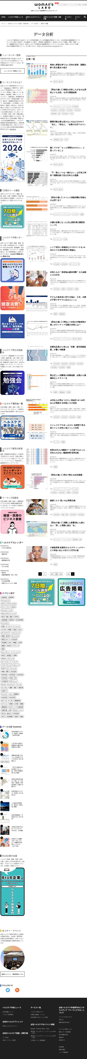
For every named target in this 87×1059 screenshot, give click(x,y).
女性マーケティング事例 (9, 1040)
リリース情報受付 (63, 1052)
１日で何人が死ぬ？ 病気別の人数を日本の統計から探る (17, 745)
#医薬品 (9, 655)
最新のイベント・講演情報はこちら (12, 974)
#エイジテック (57, 239)
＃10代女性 (14, 639)
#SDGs (13, 607)
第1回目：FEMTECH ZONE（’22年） (40, 1029)
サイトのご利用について (65, 1029)
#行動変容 (20, 707)
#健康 (81, 214)
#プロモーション (18, 710)
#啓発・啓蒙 (4, 671)
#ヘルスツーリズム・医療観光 (10, 694)
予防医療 (3, 642)
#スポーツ (12, 707)
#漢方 (15, 629)
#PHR (3, 668)
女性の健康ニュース (8, 1012)
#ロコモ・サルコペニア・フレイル (11, 684)
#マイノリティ (5, 607)
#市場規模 (9, 716)
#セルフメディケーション (8, 613)
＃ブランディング (6, 665)
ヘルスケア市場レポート (64, 4)
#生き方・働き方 (58, 81)
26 (61, 574)
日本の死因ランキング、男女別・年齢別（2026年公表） (17, 733)
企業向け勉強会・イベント (38, 1014)
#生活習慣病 (19, 620)
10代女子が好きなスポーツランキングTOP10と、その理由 (17, 828)
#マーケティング (11, 668)
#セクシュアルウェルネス (8, 604)
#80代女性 (64, 363)
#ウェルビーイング (6, 610)
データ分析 (34, 23)
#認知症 (11, 620)
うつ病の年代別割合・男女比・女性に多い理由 (17, 805)
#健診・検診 (65, 514)
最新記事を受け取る (64, 1022)
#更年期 (20, 687)
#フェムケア (4, 623)
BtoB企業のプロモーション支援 (39, 1017)
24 (52, 574)
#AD (10, 642)
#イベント (4, 704)
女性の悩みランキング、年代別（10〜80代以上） (17, 793)
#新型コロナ (4, 639)
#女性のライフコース (13, 646)
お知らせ (61, 1019)
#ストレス (16, 665)
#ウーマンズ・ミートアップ (9, 662)
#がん (20, 629)
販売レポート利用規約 (65, 1032)
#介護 (65, 239)
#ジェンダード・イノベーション (62, 106)
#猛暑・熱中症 (5, 636)
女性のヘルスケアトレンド (10, 1026)
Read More (13, 129)
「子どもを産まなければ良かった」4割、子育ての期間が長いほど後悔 (17, 769)
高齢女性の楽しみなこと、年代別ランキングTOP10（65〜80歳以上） (17, 758)
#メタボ (3, 629)
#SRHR (16, 616)
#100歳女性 (4, 681)
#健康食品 (61, 314)
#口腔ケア (4, 691)
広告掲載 (84, 4)
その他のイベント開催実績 (38, 1040)
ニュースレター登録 (76, 4)
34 (68, 574)
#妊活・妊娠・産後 (6, 616)
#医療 (63, 289)
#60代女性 (53, 110)
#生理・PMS (12, 678)
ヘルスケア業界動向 (8, 1014)
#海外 (3, 649)
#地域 (16, 716)
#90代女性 (12, 675)
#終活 (3, 655)
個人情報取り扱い (63, 1034)
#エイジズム (15, 636)
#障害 (9, 629)
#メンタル (75, 214)
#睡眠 (14, 642)
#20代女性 (65, 113)
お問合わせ (62, 1040)
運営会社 (61, 1037)
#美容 (76, 289)
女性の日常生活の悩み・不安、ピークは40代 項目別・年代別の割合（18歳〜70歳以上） (17, 782)
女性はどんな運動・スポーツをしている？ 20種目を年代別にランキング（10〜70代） (17, 842)
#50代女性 (61, 110)
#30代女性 (77, 110)
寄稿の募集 (62, 1049)
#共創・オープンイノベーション (10, 626)
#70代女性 (75, 106)
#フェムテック (5, 600)
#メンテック (16, 633)
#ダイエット (13, 681)
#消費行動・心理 (55, 113)
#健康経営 (17, 700)
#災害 (20, 642)
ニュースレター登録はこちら (12, 71)
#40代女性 (69, 110)
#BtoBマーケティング (7, 658)
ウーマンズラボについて (65, 1017)
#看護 (3, 646)
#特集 (15, 655)
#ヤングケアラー (6, 633)
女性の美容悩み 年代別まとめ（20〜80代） (17, 816)
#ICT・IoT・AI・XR (74, 264)
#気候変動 (4, 620)
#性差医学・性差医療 (7, 597)
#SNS (71, 113)
